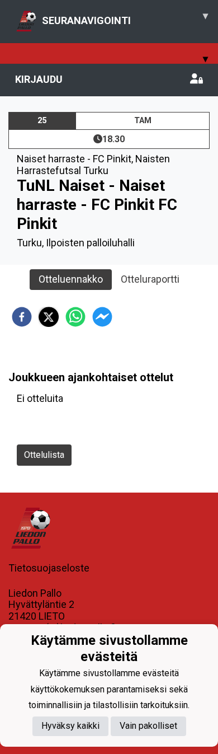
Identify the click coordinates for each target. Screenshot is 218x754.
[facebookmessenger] (102, 317)
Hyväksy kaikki (70, 725)
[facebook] (22, 317)
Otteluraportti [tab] (150, 279)
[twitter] (49, 317)
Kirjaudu (39, 79)
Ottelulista (44, 454)
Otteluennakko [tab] (71, 279)
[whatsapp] (75, 317)
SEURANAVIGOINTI (125, 18)
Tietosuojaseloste (48, 568)
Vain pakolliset (148, 725)
